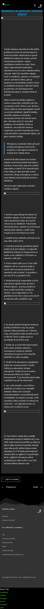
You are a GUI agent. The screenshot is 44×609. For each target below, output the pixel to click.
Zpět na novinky (12, 479)
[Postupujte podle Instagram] (13, 566)
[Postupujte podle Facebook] (4, 566)
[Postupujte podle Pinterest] (17, 566)
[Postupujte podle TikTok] (8, 566)
